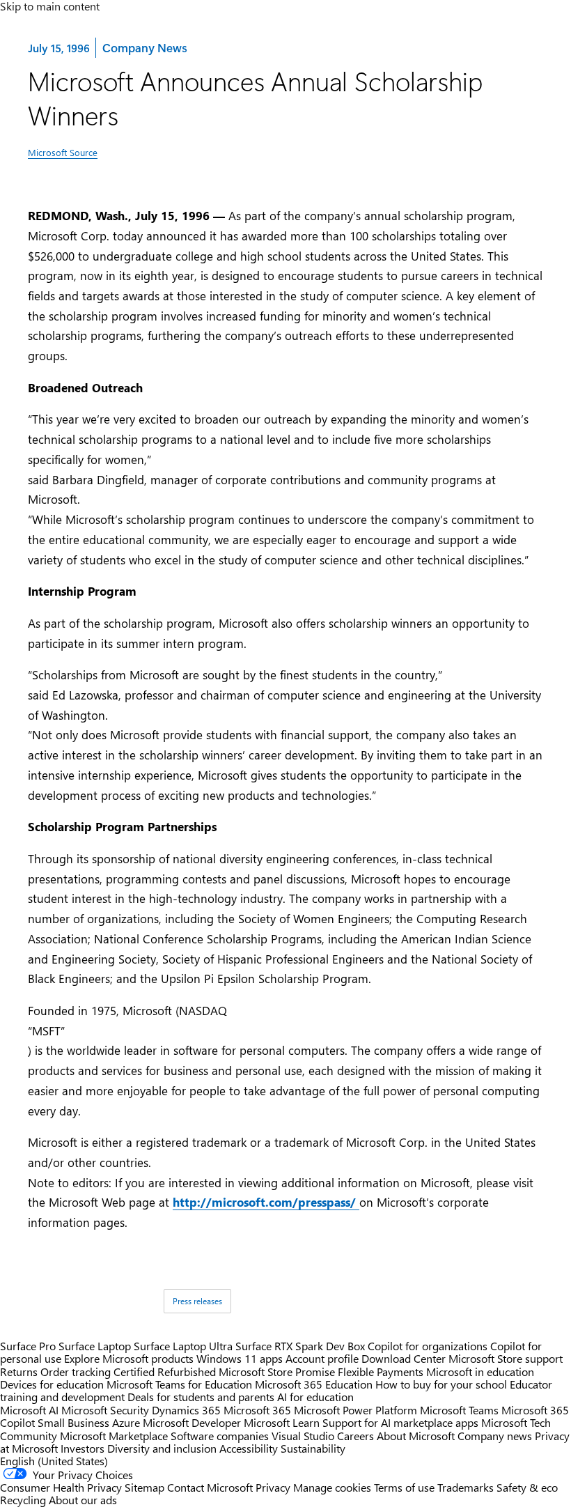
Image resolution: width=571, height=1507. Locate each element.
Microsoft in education (480, 1371)
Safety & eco (527, 1487)
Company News (144, 47)
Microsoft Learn (282, 1422)
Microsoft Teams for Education (179, 1384)
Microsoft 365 (257, 1409)
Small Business (73, 1422)
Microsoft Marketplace (114, 1435)
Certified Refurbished (165, 1371)
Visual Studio (303, 1435)
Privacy (274, 1487)
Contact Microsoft (210, 1487)
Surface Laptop (94, 1345)
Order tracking (75, 1371)
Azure (126, 1422)
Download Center (403, 1358)
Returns (19, 1371)
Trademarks (465, 1487)
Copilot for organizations (427, 1345)
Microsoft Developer (192, 1422)
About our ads (83, 1499)
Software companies (220, 1435)
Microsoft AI (29, 1409)
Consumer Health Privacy (61, 1487)
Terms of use (404, 1487)
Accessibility (248, 1448)
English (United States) (54, 1460)
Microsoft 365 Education (314, 1384)
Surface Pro (28, 1345)
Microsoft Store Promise (277, 1371)
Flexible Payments (380, 1371)
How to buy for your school (441, 1384)
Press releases (197, 1300)
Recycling (23, 1499)
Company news (494, 1435)
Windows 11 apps (239, 1358)
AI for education (315, 1396)
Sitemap (144, 1487)
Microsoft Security (105, 1409)
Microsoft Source (62, 152)
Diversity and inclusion (162, 1448)
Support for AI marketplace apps (400, 1422)
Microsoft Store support (505, 1358)
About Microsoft (416, 1435)
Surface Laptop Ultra (183, 1345)
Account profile (322, 1358)
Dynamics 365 (186, 1409)
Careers (355, 1435)
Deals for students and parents (200, 1396)
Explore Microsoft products (129, 1358)
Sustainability (313, 1448)
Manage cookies (332, 1487)
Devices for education (52, 1384)
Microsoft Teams (459, 1409)
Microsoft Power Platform (355, 1409)
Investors (82, 1448)
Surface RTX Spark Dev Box (300, 1345)
